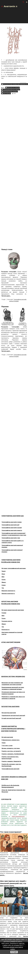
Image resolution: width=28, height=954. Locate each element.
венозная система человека (10, 91)
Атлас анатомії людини (10, 642)
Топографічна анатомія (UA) (12, 516)
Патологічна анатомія (10, 706)
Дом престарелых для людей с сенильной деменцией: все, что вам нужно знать (13, 883)
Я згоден (14, 952)
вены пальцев (6, 93)
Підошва (4, 307)
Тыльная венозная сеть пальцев (11, 89)
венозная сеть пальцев (13, 87)
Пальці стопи (6, 249)
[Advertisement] (14, 111)
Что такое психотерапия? (10, 832)
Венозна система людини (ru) (13, 676)
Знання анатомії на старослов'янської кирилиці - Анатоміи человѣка (13, 729)
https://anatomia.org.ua (18, 816)
